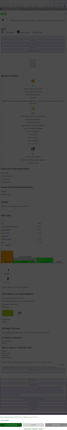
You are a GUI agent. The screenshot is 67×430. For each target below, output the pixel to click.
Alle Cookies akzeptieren (10, 424)
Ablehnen (33, 424)
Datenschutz (35, 428)
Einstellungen (56, 424)
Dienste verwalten (5, 420)
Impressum (40, 428)
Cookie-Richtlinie (27, 428)
